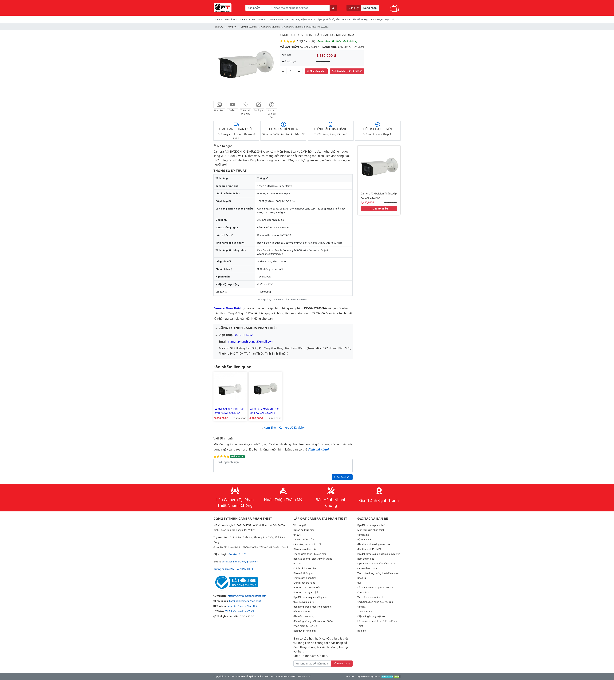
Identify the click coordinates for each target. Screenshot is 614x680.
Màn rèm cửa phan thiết (370, 529)
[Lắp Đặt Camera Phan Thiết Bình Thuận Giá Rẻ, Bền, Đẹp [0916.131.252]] (222, 7)
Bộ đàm (361, 630)
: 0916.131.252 (348, 71)
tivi (359, 582)
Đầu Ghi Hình (259, 19)
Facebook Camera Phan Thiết (245, 600)
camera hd (363, 534)
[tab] (219, 105)
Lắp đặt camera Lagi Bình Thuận (375, 587)
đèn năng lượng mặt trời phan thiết (312, 606)
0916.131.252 (244, 335)
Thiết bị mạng (365, 611)
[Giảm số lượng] (283, 71)
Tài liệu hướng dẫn (303, 539)
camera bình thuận (367, 568)
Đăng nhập (370, 8)
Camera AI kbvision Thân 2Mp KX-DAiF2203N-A (317, 35)
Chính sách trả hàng (304, 582)
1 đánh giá (308, 41)
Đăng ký (353, 8)
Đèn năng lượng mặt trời (307, 544)
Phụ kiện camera (305, 19)
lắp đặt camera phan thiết (371, 525)
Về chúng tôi (300, 525)
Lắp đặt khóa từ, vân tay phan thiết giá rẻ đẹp (342, 19)
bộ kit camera (364, 539)
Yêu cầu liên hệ (343, 663)
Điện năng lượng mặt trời (371, 616)
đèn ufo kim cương (303, 616)
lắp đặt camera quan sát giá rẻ (310, 597)
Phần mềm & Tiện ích (305, 625)
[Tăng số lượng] (299, 71)
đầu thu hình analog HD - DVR (373, 544)
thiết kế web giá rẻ (303, 601)
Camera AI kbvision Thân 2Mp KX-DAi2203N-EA (229, 411)
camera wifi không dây (281, 19)
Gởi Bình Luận (343, 477)
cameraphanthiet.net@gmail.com (251, 341)
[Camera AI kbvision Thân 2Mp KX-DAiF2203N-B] (265, 388)
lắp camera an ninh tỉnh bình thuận (376, 563)
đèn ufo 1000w (301, 611)
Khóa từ (361, 577)
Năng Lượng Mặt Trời (382, 19)
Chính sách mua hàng (305, 568)
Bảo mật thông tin (303, 573)
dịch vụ (297, 563)
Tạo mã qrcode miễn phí (370, 597)
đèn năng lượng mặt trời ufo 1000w (313, 621)
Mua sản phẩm (317, 71)
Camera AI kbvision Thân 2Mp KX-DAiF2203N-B (264, 411)
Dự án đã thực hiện (304, 529)
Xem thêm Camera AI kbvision (285, 427)
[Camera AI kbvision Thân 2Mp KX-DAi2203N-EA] (230, 388)
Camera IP (244, 19)
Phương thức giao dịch (306, 592)
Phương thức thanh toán (306, 587)
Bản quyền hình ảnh (304, 630)
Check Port (363, 592)
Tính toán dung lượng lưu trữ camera (377, 573)
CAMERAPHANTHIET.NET (287, 676)
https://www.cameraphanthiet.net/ (247, 595)
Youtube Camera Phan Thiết (243, 606)
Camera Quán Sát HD (225, 19)
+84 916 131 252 (237, 554)
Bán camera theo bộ (304, 549)
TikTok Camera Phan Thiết (239, 611)
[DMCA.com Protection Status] (391, 676)
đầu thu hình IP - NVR (369, 549)
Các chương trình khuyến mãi (309, 553)
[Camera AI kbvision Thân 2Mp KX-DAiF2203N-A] (379, 166)
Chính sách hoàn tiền (304, 577)
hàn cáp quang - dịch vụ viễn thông (312, 558)
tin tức (296, 534)
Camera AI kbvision (351, 47)
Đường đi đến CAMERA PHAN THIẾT (233, 568)
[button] (218, 65)
